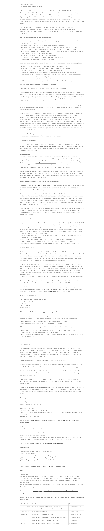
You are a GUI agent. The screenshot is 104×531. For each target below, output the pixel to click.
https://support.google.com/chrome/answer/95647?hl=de (49, 466)
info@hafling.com (51, 291)
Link (33, 136)
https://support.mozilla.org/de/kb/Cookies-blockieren (48, 443)
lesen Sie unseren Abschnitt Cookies (46, 163)
